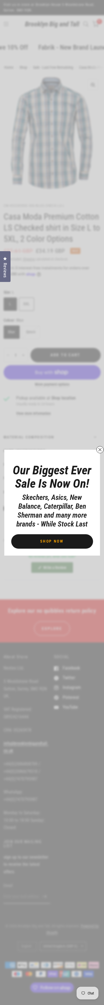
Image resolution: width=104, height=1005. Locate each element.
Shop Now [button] (52, 541)
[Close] (99, 449)
